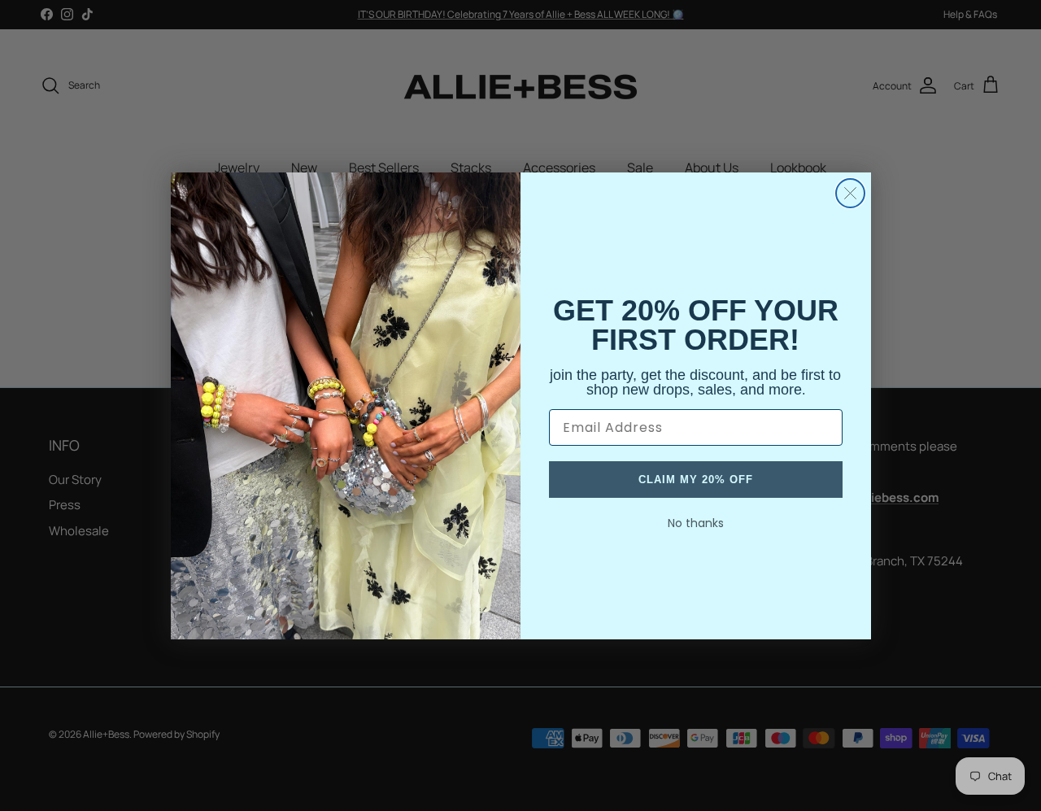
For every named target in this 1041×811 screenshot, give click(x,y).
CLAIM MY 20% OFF (695, 479)
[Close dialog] (850, 193)
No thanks (696, 523)
